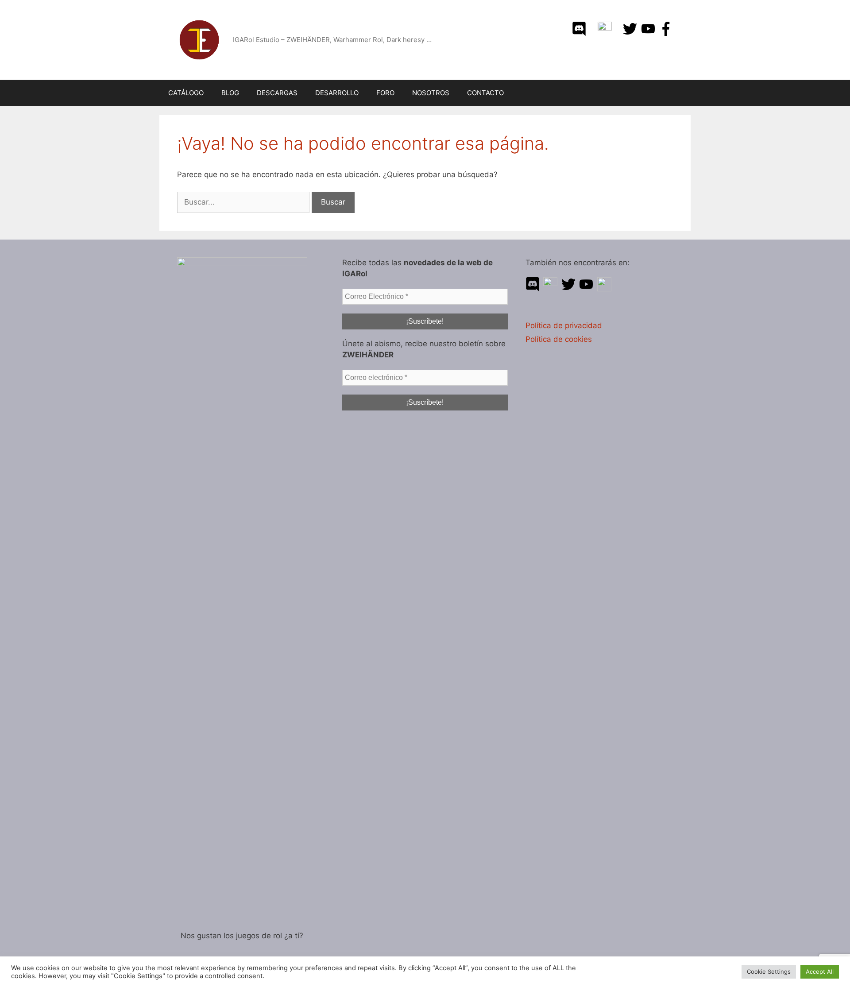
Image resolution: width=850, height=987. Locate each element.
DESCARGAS (277, 93)
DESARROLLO (337, 93)
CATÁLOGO (186, 93)
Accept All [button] (820, 971)
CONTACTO (485, 93)
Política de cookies (558, 339)
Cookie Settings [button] (769, 971)
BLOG (230, 93)
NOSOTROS (430, 93)
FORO (385, 93)
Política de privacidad (563, 325)
